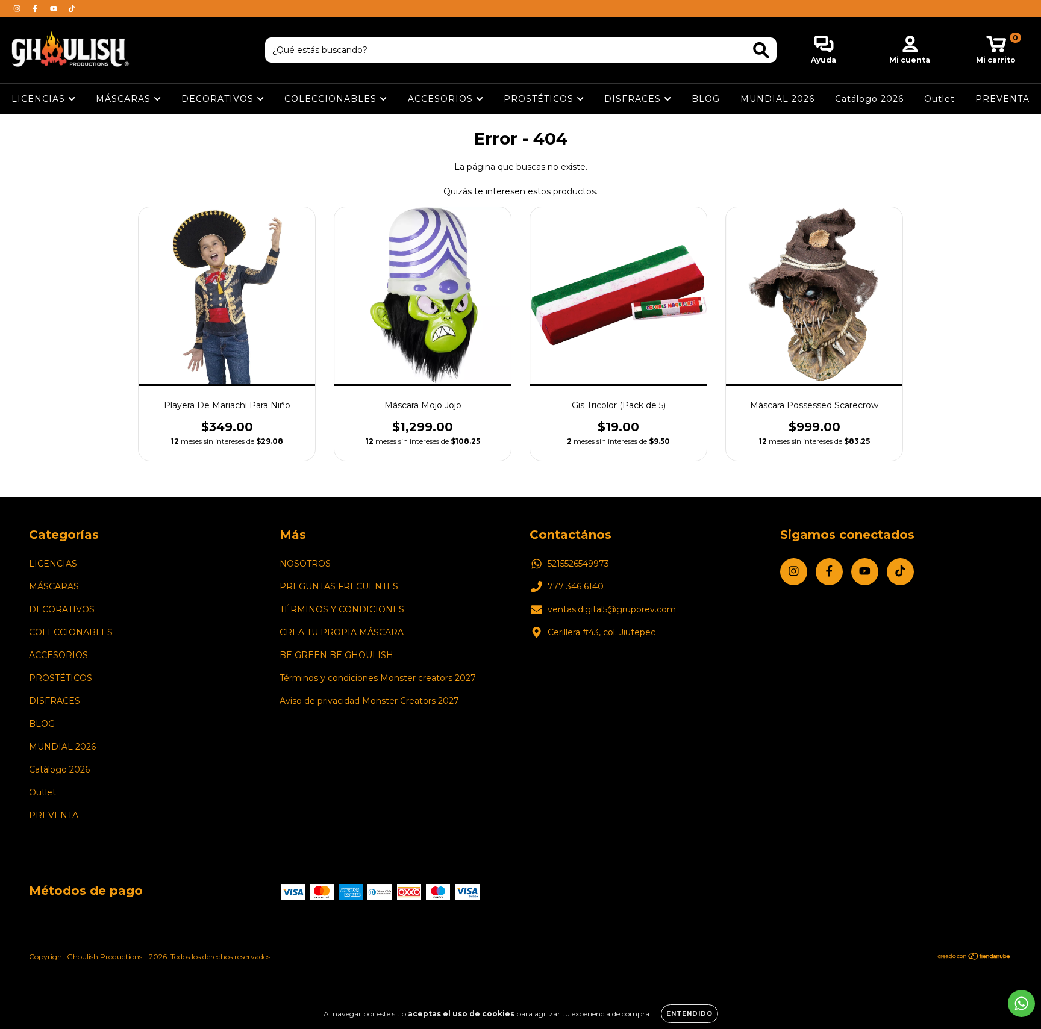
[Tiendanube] (974, 957)
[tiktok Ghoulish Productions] (72, 8)
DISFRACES (634, 98)
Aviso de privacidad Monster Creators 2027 (369, 700)
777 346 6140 (576, 586)
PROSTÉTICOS (540, 98)
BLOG (706, 98)
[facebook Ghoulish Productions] (36, 8)
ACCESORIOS (442, 98)
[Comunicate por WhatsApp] (1021, 1003)
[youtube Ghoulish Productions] (55, 8)
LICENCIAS (39, 98)
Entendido (689, 1014)
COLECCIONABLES (332, 98)
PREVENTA (1002, 98)
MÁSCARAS (125, 98)
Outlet (939, 98)
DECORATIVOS (219, 98)
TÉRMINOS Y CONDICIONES (342, 609)
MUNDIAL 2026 (777, 98)
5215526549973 (578, 563)
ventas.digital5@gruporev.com (612, 609)
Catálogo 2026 (869, 98)
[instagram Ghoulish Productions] (18, 8)
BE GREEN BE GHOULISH (336, 655)
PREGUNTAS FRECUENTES (339, 586)
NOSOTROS (305, 563)
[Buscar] (761, 50)
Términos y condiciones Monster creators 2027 (378, 678)
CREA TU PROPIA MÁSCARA (342, 632)
